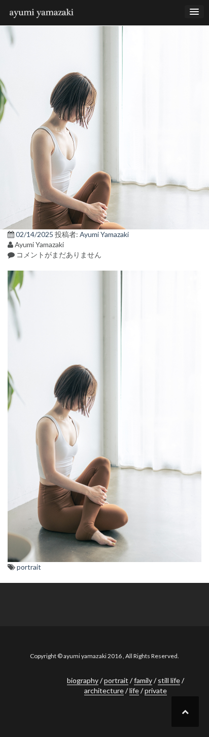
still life (169, 680)
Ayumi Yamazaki (104, 234)
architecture (104, 690)
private (156, 690)
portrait (29, 567)
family (143, 680)
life (134, 690)
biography (82, 680)
